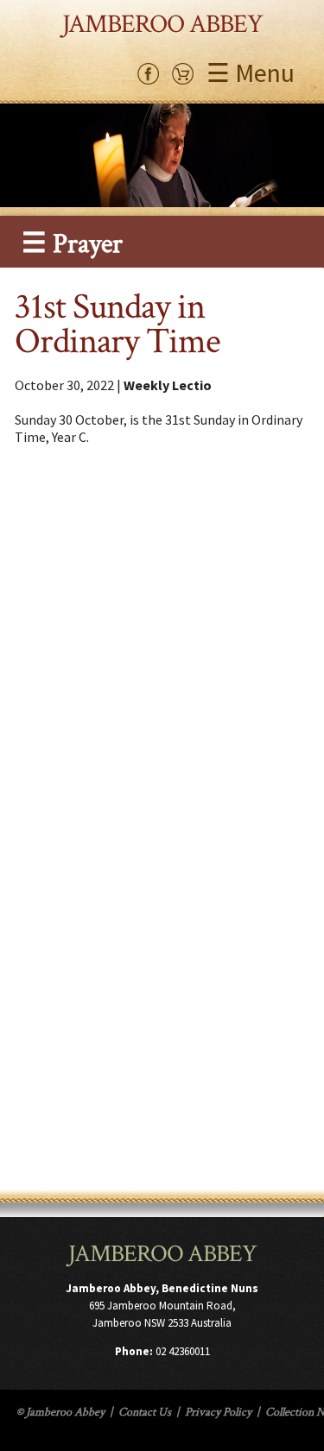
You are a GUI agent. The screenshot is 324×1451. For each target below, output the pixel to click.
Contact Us (144, 1412)
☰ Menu (250, 72)
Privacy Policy (218, 1412)
